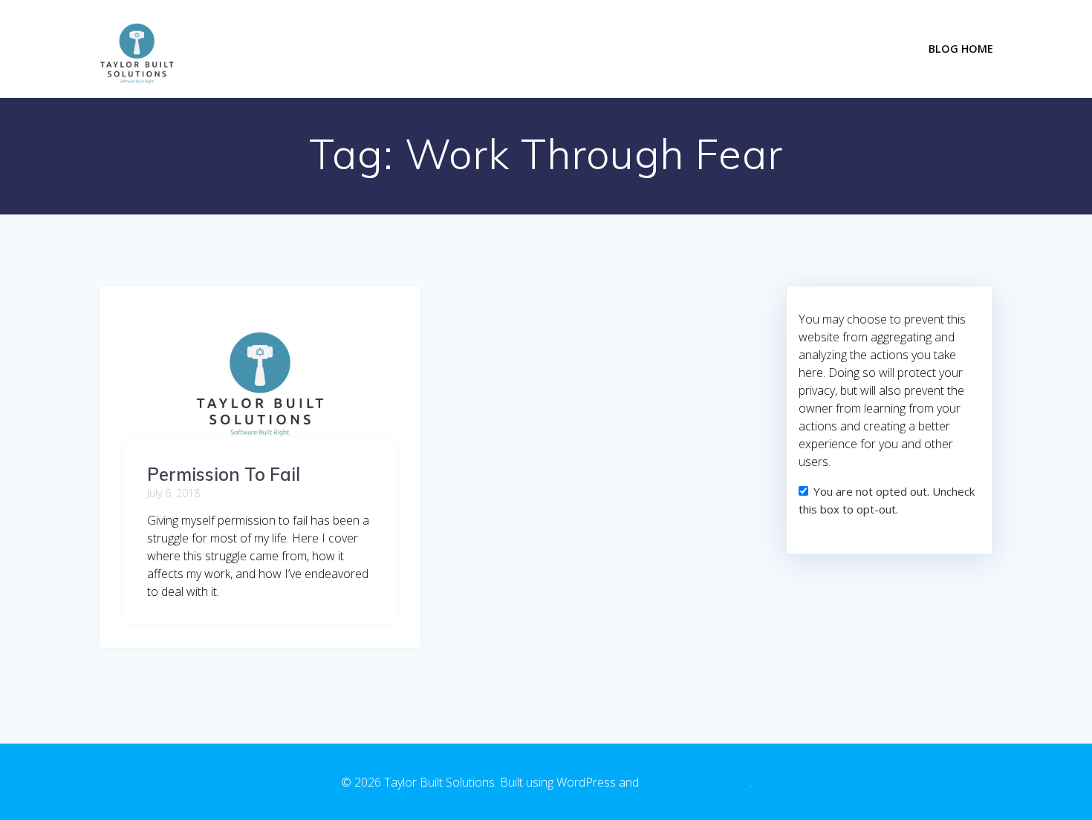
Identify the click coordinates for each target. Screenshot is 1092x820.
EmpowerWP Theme (696, 782)
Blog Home (961, 49)
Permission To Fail (223, 474)
